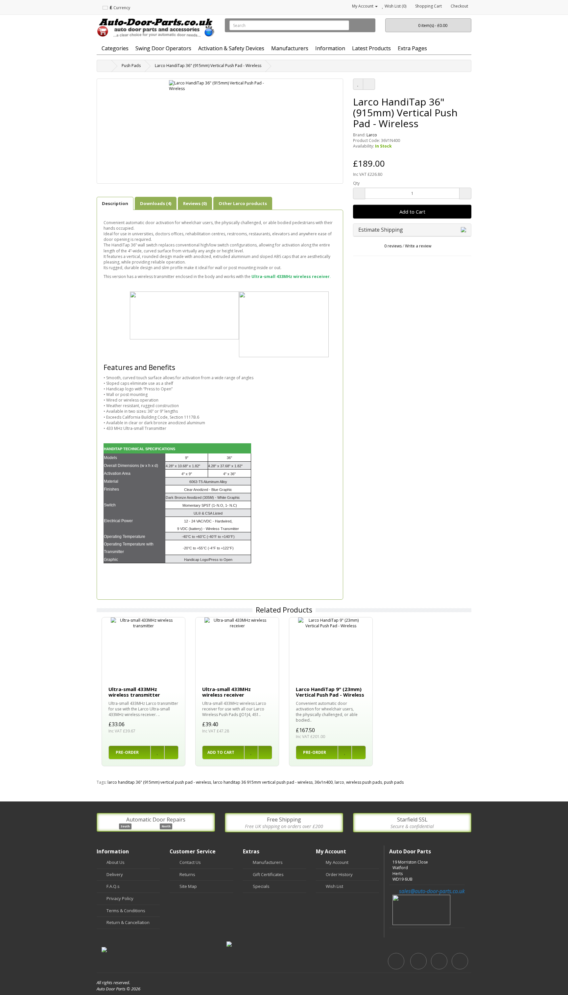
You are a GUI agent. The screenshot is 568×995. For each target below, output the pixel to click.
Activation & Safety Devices (231, 48)
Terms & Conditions (125, 911)
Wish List (334, 886)
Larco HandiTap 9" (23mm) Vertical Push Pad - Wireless (330, 692)
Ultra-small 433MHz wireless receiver (226, 692)
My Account (337, 862)
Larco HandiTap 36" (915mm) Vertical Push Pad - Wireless (208, 65)
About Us (115, 862)
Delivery (114, 874)
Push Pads (131, 65)
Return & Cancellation (128, 922)
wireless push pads (364, 782)
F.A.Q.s (113, 886)
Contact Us (190, 862)
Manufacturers (268, 862)
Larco (372, 135)
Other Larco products (243, 203)
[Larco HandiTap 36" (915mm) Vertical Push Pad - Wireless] (220, 131)
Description (115, 203)
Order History (339, 874)
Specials (261, 886)
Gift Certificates (268, 874)
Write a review (418, 246)
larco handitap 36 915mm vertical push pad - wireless (263, 782)
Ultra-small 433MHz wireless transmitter (134, 692)
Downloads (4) (155, 203)
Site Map (188, 886)
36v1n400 (324, 782)
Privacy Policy (119, 898)
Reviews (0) (195, 203)
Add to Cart (412, 211)
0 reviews (393, 246)
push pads (394, 782)
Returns (187, 874)
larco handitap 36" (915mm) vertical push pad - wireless (159, 782)
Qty (356, 183)
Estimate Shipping (381, 229)
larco (339, 782)
